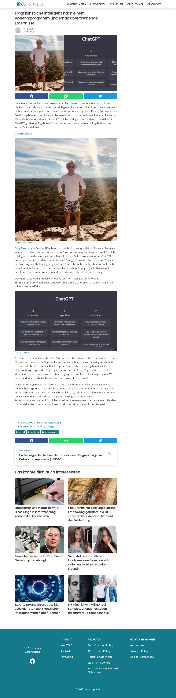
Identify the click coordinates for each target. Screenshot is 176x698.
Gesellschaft (135, 4)
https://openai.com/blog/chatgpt (37, 426)
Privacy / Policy (139, 651)
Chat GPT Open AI (22, 352)
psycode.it (67, 657)
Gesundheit (116, 4)
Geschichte (154, 4)
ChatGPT (106, 256)
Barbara (30, 28)
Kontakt (65, 651)
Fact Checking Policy (100, 645)
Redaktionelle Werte (100, 657)
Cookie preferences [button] (142, 657)
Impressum (137, 645)
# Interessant (50, 432)
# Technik (33, 432)
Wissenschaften (76, 4)
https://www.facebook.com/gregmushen (41, 422)
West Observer (25, 133)
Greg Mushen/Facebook (25, 242)
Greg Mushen (22, 248)
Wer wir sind (68, 645)
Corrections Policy (99, 651)
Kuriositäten (97, 4)
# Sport (20, 432)
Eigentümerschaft (99, 662)
